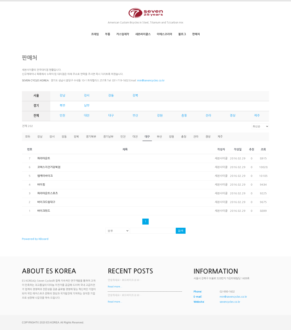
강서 (86, 95)
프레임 (95, 34)
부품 (107, 34)
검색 (180, 230)
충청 (184, 115)
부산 (135, 115)
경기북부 (91, 136)
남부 (86, 105)
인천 (62, 115)
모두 (27, 136)
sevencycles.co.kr (230, 302)
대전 (86, 115)
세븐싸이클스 (143, 34)
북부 (62, 105)
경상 (232, 115)
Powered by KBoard (35, 239)
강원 (160, 115)
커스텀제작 (122, 34)
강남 (62, 95)
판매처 (196, 34)
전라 (208, 115)
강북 (135, 95)
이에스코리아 (164, 34)
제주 (257, 115)
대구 (111, 115)
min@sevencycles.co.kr (150, 80)
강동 (111, 95)
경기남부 (108, 136)
